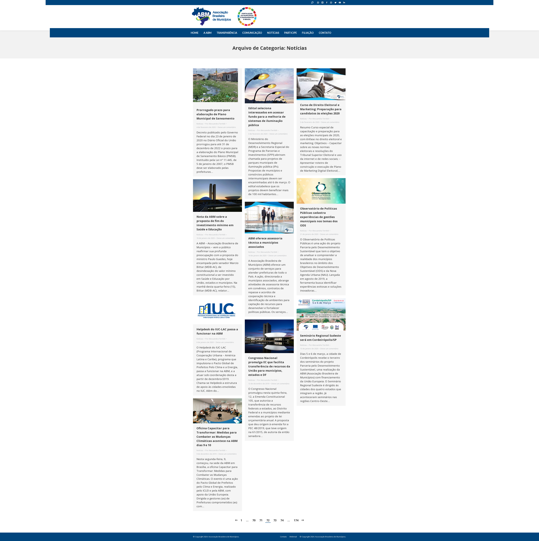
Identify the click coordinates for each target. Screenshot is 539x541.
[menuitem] (194, 33)
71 (260, 520)
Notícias (200, 123)
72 (268, 520)
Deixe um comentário (227, 127)
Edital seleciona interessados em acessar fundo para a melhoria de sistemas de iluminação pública (267, 116)
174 (296, 520)
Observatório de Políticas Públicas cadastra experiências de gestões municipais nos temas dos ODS (319, 217)
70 (253, 520)
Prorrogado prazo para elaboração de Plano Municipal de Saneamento (215, 114)
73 (275, 520)
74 (282, 520)
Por (215, 123)
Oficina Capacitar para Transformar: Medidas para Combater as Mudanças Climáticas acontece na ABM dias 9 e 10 (217, 436)
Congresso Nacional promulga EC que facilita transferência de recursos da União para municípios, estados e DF (269, 366)
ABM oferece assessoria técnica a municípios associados (265, 242)
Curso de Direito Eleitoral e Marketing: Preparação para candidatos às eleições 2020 (321, 109)
